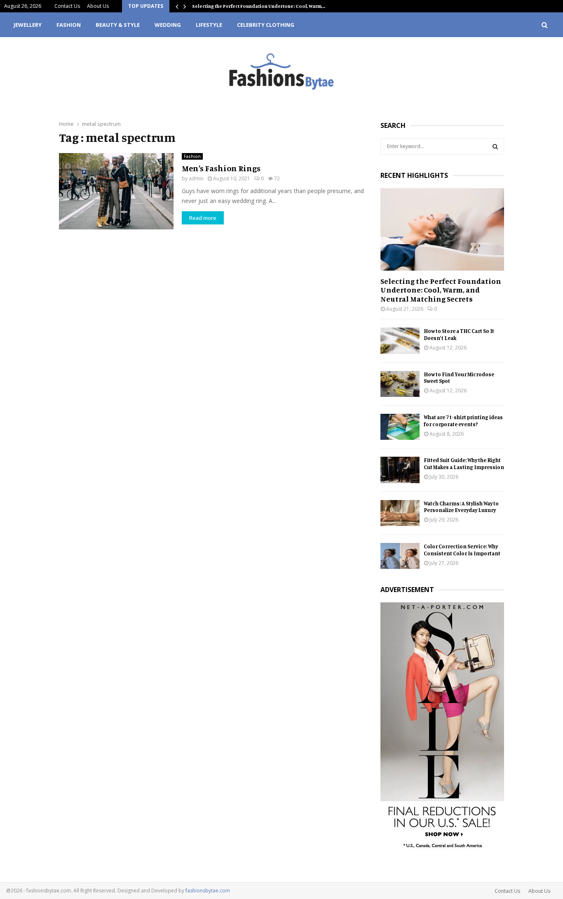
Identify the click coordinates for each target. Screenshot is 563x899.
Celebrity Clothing (265, 24)
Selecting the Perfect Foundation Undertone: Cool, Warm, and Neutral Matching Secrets (440, 289)
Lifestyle (209, 24)
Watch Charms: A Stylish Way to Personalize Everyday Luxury (461, 507)
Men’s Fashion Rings (221, 168)
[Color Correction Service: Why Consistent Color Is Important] (400, 556)
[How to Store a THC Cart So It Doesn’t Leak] (400, 341)
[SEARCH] (495, 146)
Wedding (168, 24)
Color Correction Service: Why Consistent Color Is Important (462, 550)
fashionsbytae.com (207, 890)
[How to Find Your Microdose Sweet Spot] (400, 384)
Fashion (68, 24)
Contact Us (67, 5)
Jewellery (28, 24)
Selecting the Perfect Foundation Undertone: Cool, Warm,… (259, 6)
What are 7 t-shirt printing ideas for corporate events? (463, 420)
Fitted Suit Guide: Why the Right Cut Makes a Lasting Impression (464, 463)
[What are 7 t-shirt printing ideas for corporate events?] (400, 427)
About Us (98, 5)
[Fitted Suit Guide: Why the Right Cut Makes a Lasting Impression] (400, 470)
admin (196, 178)
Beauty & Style (118, 24)
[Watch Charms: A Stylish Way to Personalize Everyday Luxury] (400, 513)
